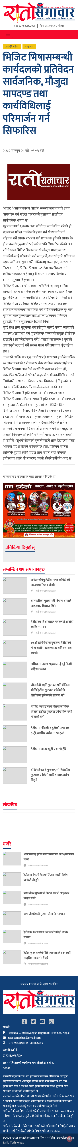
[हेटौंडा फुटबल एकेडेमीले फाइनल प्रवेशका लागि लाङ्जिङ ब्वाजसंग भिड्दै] (13, 958)
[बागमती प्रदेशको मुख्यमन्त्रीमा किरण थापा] (13, 918)
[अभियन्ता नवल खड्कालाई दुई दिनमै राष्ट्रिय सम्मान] (17, 670)
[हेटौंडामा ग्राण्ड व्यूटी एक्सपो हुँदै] (17, 754)
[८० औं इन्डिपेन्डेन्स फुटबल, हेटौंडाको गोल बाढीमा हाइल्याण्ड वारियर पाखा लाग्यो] (17, 648)
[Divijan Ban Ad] (39, 510)
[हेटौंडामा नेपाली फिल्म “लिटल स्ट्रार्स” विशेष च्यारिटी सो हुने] (13, 879)
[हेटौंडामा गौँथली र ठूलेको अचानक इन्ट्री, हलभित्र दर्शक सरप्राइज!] (17, 733)
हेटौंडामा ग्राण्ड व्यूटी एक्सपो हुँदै (48, 748)
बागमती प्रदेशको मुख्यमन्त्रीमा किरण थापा (45, 914)
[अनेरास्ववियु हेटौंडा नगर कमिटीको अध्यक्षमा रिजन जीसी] (17, 585)
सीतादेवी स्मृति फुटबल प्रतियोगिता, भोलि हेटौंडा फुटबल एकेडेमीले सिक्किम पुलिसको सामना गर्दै (50, 690)
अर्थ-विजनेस (11, 46)
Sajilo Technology (13, 1142)
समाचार (29, 46)
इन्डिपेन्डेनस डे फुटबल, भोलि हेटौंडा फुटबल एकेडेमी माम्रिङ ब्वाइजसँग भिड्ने (50, 775)
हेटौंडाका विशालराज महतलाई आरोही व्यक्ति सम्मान (52, 624)
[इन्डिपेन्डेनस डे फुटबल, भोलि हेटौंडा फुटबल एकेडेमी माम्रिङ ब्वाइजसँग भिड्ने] (17, 775)
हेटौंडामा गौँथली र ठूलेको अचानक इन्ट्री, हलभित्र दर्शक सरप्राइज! (50, 730)
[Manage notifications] (69, 1139)
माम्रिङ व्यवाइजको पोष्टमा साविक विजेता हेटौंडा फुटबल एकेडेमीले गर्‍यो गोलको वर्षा (51, 711)
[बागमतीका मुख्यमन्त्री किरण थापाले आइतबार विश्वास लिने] (17, 606)
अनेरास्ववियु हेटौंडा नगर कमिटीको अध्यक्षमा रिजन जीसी (50, 582)
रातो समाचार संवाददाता (46, 591)
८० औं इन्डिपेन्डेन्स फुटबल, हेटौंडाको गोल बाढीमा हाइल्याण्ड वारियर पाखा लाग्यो (52, 648)
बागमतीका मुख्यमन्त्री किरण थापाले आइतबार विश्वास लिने (51, 603)
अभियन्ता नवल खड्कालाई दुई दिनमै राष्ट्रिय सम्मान (51, 666)
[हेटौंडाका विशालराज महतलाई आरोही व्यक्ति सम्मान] (17, 627)
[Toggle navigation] (8, 34)
